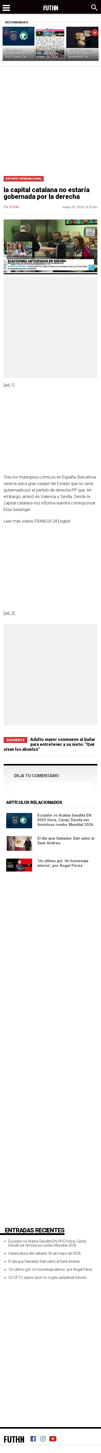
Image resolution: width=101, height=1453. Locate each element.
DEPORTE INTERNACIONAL (23, 178)
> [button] (95, 32)
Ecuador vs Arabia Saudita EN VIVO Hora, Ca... (18, 53)
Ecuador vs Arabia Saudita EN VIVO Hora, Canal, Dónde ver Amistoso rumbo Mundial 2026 (65, 820)
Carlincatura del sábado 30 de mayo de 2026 (48, 53)
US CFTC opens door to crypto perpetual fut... (80, 53)
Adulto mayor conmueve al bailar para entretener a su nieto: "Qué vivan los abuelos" (49, 744)
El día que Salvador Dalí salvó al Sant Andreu (44, 1261)
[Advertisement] (50, 119)
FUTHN (14, 207)
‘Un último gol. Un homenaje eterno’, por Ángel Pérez (63, 863)
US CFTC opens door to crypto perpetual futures (47, 1277)
